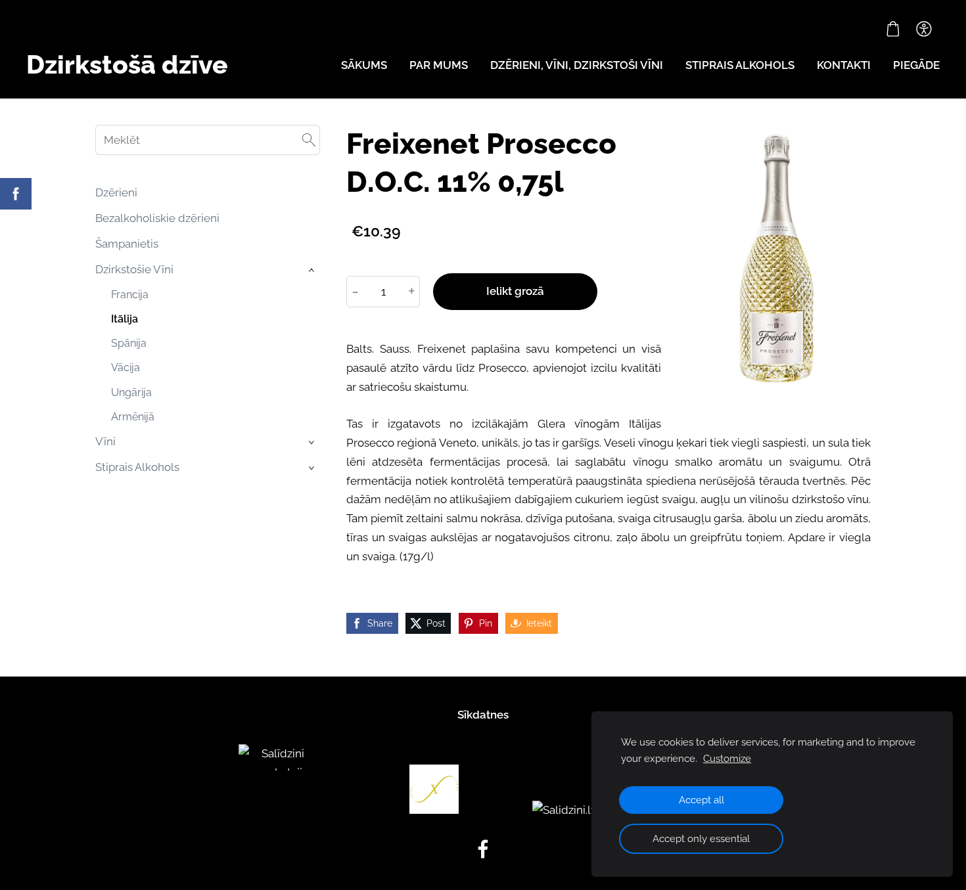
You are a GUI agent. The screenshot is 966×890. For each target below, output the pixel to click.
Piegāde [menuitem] (916, 65)
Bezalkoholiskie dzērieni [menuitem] (157, 218)
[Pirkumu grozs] (893, 29)
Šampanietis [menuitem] (126, 243)
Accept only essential (701, 839)
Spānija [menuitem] (129, 343)
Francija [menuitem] (130, 294)
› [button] (313, 270)
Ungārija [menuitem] (131, 392)
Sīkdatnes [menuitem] (483, 714)
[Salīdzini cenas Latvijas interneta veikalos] (278, 809)
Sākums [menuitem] (364, 65)
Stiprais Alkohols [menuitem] (137, 467)
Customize (727, 759)
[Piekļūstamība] (924, 29)
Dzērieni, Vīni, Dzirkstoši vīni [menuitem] (576, 65)
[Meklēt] (308, 139)
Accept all (701, 800)
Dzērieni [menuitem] (116, 192)
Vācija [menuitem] (125, 367)
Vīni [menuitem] (105, 441)
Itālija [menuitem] (124, 319)
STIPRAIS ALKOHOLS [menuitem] (739, 65)
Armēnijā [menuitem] (132, 417)
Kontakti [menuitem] (844, 65)
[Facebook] (483, 849)
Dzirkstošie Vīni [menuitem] (134, 269)
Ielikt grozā (515, 291)
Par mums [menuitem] (438, 65)
